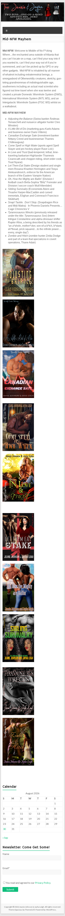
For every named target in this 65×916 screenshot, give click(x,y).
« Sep (5, 837)
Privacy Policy (42, 882)
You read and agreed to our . (28, 882)
